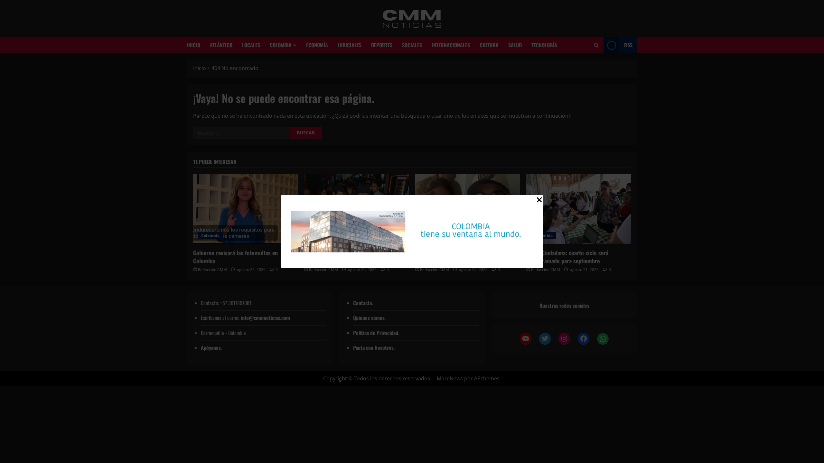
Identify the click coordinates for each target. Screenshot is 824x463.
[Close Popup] (539, 201)
